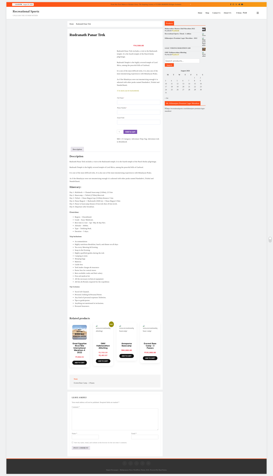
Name (74, 433)
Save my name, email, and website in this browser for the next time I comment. (100, 442)
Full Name (123, 98)
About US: (227, 13)
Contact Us (216, 13)
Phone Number (125, 108)
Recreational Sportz (26, 11)
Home (200, 13)
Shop (207, 13)
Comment (76, 407)
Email (134, 433)
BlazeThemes (163, 470)
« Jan (166, 98)
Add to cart (130, 132)
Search (169, 65)
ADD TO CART (79, 362)
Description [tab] (77, 149)
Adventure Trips (137, 139)
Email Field (120, 118)
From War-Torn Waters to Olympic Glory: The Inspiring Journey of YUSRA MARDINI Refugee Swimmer (146, 4)
